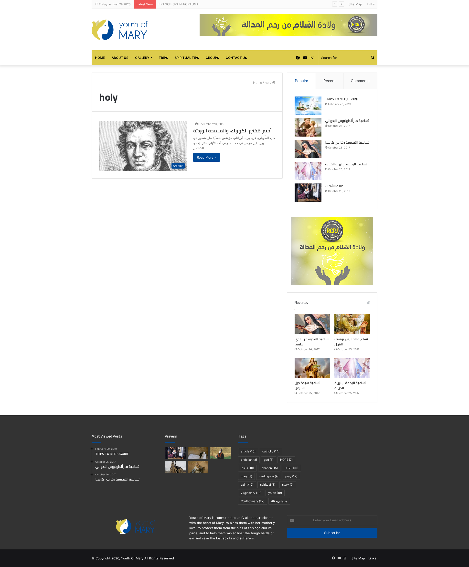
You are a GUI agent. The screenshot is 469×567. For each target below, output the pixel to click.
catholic (270, 451)
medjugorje (268, 476)
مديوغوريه (279, 501)
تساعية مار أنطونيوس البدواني (347, 121)
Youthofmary (252, 501)
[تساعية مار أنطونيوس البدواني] (308, 127)
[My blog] (120, 30)
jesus (247, 468)
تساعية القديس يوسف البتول (351, 341)
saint (247, 484)
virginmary (251, 493)
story (287, 484)
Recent (329, 80)
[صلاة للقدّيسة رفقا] (198, 453)
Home (100, 58)
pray (291, 476)
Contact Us (236, 58)
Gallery (142, 58)
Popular (301, 80)
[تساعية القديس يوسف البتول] (352, 324)
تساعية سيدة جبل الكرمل (307, 385)
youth (275, 493)
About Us (120, 58)
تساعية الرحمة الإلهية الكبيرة (346, 164)
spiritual (267, 484)
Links (371, 4)
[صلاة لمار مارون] (220, 453)
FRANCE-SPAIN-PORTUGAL (179, 4)
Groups (212, 58)
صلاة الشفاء (334, 186)
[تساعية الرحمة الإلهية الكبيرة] (308, 171)
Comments (360, 80)
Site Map (355, 4)
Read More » (206, 157)
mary (246, 476)
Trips (163, 58)
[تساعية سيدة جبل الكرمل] (312, 368)
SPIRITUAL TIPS (187, 58)
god (268, 459)
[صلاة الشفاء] (308, 192)
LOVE (291, 468)
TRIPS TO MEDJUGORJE (342, 99)
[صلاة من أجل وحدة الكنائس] (175, 467)
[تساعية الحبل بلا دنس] (198, 467)
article (248, 451)
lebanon (269, 468)
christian (249, 459)
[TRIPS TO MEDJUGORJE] (308, 105)
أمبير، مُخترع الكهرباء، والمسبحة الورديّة (232, 130)
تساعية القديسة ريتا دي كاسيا (347, 142)
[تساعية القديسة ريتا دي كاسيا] (308, 149)
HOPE (286, 459)
